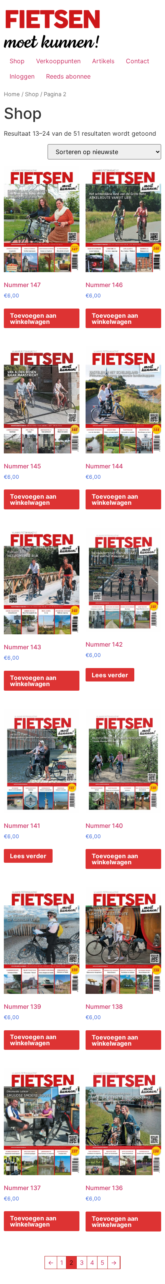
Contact (137, 61)
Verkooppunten (58, 61)
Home (12, 94)
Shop (17, 61)
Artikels (103, 61)
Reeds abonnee (68, 76)
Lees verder (110, 675)
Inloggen (22, 76)
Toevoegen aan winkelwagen (33, 318)
